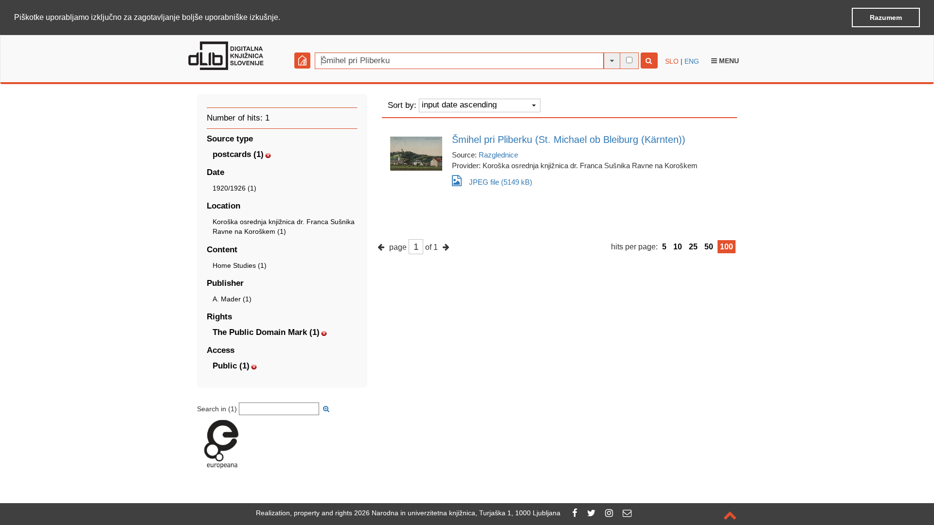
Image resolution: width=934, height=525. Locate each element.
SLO (672, 61)
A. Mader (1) (232, 299)
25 (693, 247)
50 (708, 247)
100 (726, 247)
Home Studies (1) (240, 265)
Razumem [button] (886, 17)
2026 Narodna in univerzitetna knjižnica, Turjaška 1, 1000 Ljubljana (457, 513)
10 (677, 247)
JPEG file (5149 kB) (500, 182)
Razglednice (498, 155)
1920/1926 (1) (234, 188)
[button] (283, 18)
